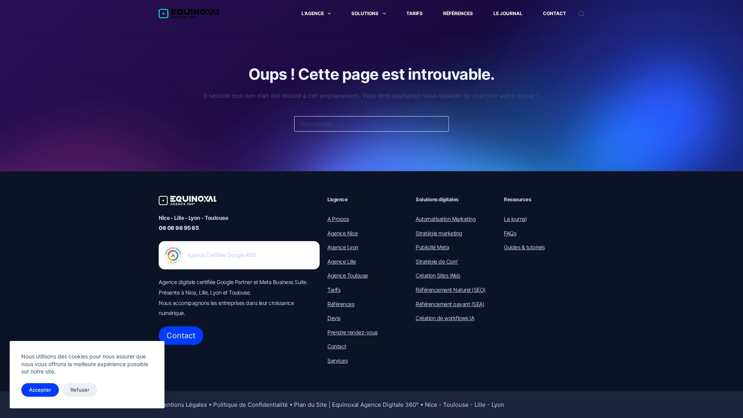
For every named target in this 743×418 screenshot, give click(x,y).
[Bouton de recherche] (441, 123)
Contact (554, 13)
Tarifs (414, 13)
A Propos (338, 219)
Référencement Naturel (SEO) (451, 289)
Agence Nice (342, 233)
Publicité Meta (432, 247)
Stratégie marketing (439, 233)
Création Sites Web (438, 275)
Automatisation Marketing (446, 219)
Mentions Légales (183, 404)
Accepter (40, 390)
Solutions (364, 13)
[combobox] (364, 124)
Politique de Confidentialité (250, 404)
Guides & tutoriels (524, 247)
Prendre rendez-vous (352, 332)
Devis (334, 318)
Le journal (507, 13)
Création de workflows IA (445, 318)
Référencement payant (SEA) (450, 304)
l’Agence (312, 13)
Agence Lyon (342, 247)
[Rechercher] (581, 14)
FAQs (510, 233)
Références (458, 13)
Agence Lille (341, 261)
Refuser (79, 390)
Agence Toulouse (347, 275)
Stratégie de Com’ (437, 261)
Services (337, 360)
